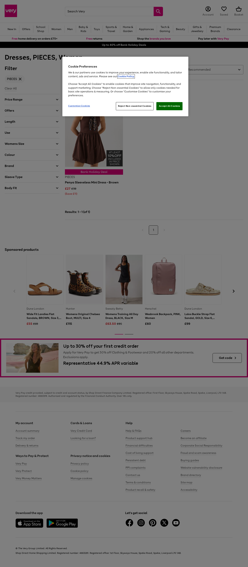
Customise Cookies (79, 105)
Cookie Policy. (126, 76)
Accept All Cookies (169, 106)
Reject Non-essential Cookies (135, 106)
